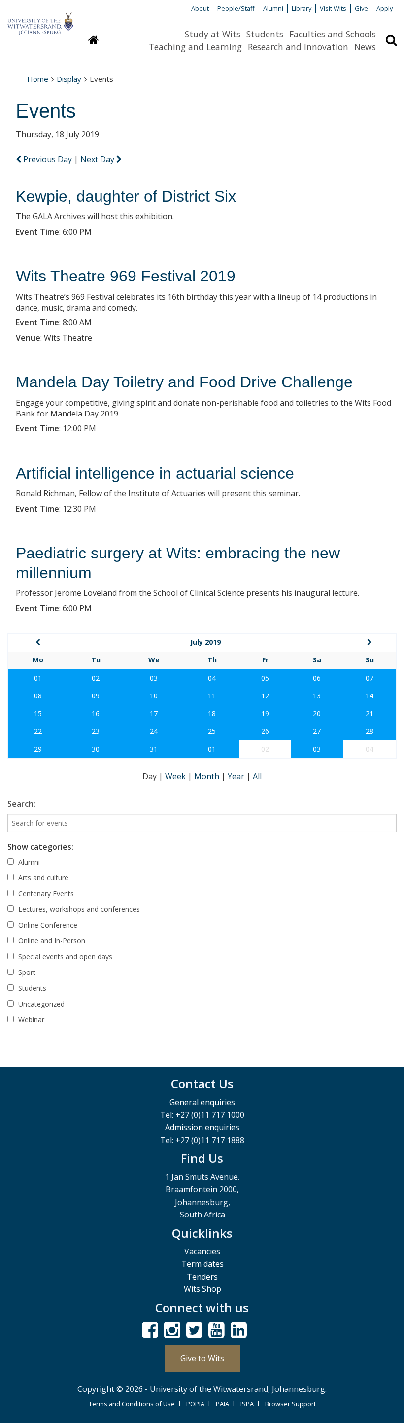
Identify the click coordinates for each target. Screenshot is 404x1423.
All (257, 776)
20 (317, 713)
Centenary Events (45, 893)
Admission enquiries (202, 1127)
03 (154, 678)
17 (154, 713)
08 (38, 695)
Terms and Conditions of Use (132, 1403)
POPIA (195, 1403)
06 (317, 678)
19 (265, 713)
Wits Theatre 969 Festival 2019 (126, 276)
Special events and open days (64, 956)
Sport (25, 972)
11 (212, 695)
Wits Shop (202, 1289)
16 (96, 713)
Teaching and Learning (195, 47)
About (200, 8)
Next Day (98, 159)
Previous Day (47, 159)
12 (265, 695)
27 (317, 731)
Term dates (202, 1263)
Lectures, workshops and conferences (78, 909)
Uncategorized (40, 1003)
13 (317, 695)
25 (212, 731)
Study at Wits (212, 34)
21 (369, 713)
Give (361, 8)
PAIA (222, 1403)
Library (301, 8)
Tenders (202, 1276)
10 (154, 695)
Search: (21, 803)
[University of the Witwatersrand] (40, 18)
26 (265, 731)
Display (69, 79)
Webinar (30, 1019)
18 (212, 713)
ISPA (247, 1403)
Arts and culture (42, 877)
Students (264, 34)
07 (369, 678)
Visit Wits (333, 8)
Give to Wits (202, 1358)
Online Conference (46, 925)
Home (37, 79)
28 (369, 731)
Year (237, 776)
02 (96, 678)
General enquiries (202, 1102)
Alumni (273, 8)
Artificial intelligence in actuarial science (155, 473)
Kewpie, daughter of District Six (126, 196)
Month (207, 776)
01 (38, 678)
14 (369, 695)
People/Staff (236, 8)
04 (212, 678)
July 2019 (205, 642)
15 (38, 713)
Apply (384, 8)
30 (96, 749)
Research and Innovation (298, 47)
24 (154, 731)
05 (265, 678)
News (365, 47)
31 (154, 749)
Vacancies (202, 1251)
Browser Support (290, 1403)
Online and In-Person (50, 940)
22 (38, 731)
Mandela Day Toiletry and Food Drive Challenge (184, 382)
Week (176, 776)
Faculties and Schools (332, 34)
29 (38, 749)
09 (96, 695)
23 (96, 731)
